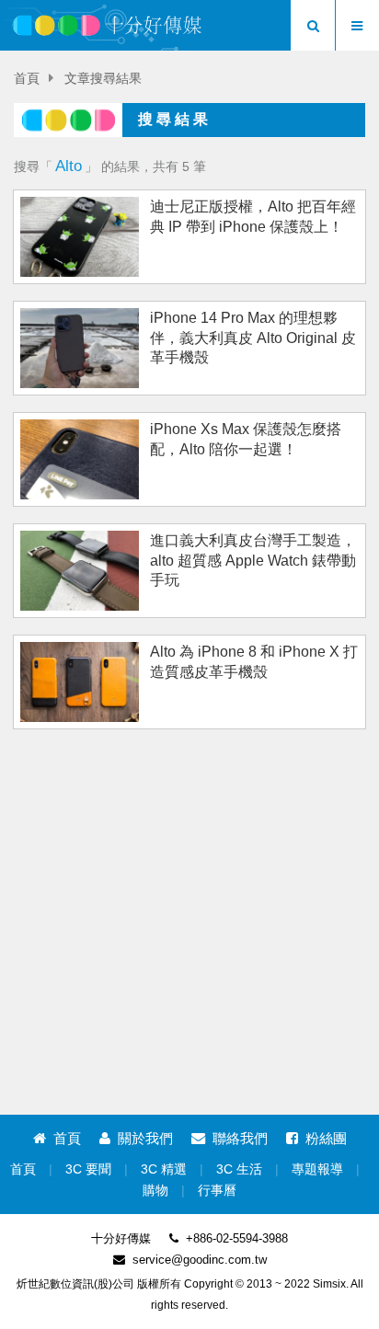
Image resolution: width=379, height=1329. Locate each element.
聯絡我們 (240, 1138)
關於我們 (145, 1138)
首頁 (27, 79)
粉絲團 (326, 1138)
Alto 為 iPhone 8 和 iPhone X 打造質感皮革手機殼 (254, 661)
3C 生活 (239, 1169)
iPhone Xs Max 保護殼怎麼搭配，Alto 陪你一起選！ (245, 438)
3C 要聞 (88, 1169)
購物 (155, 1190)
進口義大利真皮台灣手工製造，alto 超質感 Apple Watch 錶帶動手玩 (253, 560)
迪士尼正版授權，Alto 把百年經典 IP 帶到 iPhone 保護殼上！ (253, 216)
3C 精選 (164, 1169)
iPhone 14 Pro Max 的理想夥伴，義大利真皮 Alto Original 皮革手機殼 (253, 337)
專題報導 (317, 1169)
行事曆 (217, 1190)
